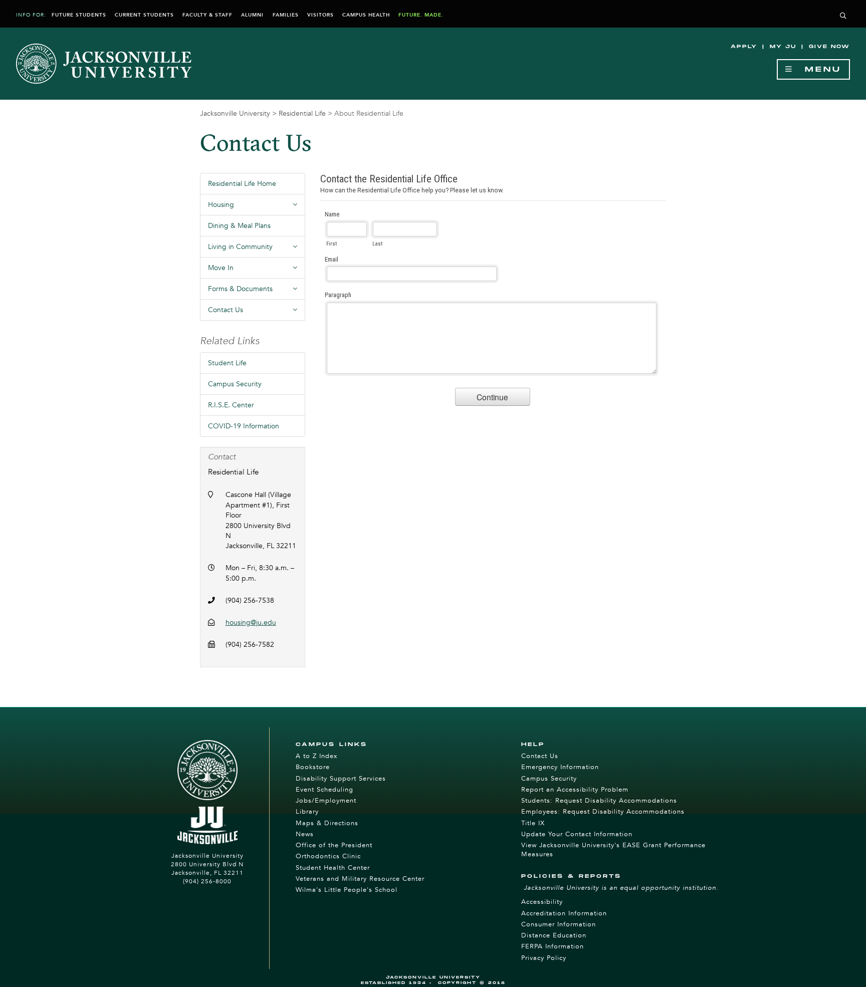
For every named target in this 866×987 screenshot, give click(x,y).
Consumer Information (558, 924)
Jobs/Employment (326, 800)
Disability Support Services (341, 778)
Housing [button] (256, 207)
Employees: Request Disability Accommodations (603, 811)
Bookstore (313, 767)
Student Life (227, 363)
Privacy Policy (543, 957)
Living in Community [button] (256, 249)
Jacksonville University (235, 113)
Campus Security (235, 384)
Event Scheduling (324, 789)
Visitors (320, 15)
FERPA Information (552, 946)
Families (286, 15)
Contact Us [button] (256, 313)
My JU (783, 47)
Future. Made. (421, 15)
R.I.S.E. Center (231, 405)
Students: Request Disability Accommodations (599, 800)
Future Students (79, 15)
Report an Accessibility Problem (574, 789)
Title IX (533, 823)
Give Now (829, 47)
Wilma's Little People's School (346, 889)
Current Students (144, 15)
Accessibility (542, 901)
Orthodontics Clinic (328, 856)
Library (307, 811)
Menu (817, 69)
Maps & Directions (327, 823)
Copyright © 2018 (472, 982)
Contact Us (539, 756)
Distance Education (553, 935)
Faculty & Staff (207, 15)
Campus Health (366, 15)
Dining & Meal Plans (239, 225)
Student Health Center (333, 867)
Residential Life (302, 113)
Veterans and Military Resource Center (360, 878)
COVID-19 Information (243, 426)
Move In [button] (256, 271)
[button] (843, 16)
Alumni (252, 15)
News (305, 834)
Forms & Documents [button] (256, 292)
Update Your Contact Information (576, 834)
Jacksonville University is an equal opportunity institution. (621, 887)
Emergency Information (560, 767)
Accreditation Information (564, 913)
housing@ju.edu (251, 622)
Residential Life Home (242, 183)
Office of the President (334, 845)
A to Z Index (316, 756)
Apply (744, 47)
